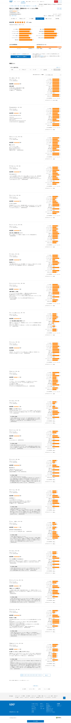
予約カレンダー (22, 18)
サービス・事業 (34, 707)
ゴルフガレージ (32, 697)
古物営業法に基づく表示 (49, 709)
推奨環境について (48, 707)
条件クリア (58, 67)
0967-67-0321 (14, 15)
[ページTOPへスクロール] (64, 698)
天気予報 (57, 18)
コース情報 (31, 18)
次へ (46, 675)
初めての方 (60, 4)
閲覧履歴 (45, 4)
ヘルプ (60, 1)
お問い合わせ (42, 706)
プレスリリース (59, 706)
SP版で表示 (35, 685)
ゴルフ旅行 (16, 697)
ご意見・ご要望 (42, 708)
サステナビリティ (34, 709)
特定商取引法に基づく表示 (49, 708)
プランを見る (35, 721)
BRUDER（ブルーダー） (40, 697)
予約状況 (41, 4)
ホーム (15, 1)
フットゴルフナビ (48, 697)
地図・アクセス (48, 18)
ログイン (56, 1)
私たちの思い (33, 706)
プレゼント (21, 697)
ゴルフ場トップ (14, 18)
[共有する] (61, 9)
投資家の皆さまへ (34, 708)
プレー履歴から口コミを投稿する (21, 56)
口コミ (40, 18)
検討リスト (50, 4)
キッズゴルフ (54, 697)
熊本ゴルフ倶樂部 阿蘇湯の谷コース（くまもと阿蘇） (24, 8)
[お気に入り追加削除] (58, 9)
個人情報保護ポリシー (49, 706)
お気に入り (55, 4)
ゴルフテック (27, 697)
